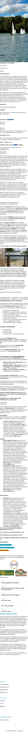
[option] (14, 31)
